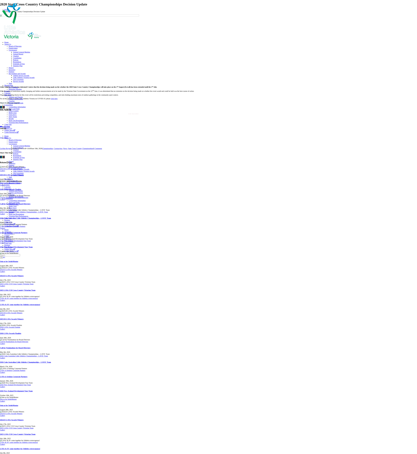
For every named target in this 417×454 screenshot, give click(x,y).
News (65, 148)
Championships (47, 148)
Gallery (2, 271)
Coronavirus (58, 148)
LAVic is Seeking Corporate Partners (12, 370)
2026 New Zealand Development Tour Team (15, 385)
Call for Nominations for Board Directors (14, 342)
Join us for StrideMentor (9, 261)
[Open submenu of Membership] (14, 234)
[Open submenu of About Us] (12, 232)
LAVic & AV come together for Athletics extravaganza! (19, 298)
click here (54, 99)
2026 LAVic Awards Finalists (10, 327)
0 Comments (97, 148)
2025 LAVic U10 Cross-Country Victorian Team (16, 284)
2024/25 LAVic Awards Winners (11, 270)
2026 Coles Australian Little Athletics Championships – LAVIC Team (24, 356)
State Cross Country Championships (80, 148)
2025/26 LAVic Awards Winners (11, 313)
